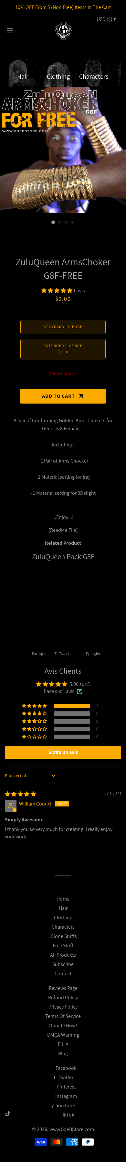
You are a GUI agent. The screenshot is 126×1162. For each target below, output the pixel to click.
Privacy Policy (63, 1006)
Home (63, 898)
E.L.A (63, 1044)
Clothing (63, 917)
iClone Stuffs (63, 936)
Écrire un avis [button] (63, 752)
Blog (63, 1053)
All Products (63, 955)
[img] (20, 794)
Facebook (66, 1068)
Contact (63, 973)
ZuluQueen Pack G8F (63, 556)
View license (63, 373)
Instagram (65, 1096)
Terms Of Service (63, 1016)
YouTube (65, 1105)
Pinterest (66, 1086)
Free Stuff (63, 945)
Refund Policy (63, 997)
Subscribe (63, 964)
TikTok (67, 1114)
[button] (57, 290)
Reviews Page (63, 988)
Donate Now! (63, 1025)
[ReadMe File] (63, 530)
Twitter (65, 1077)
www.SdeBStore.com (71, 1129)
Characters (63, 926)
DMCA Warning (63, 1034)
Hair (63, 908)
